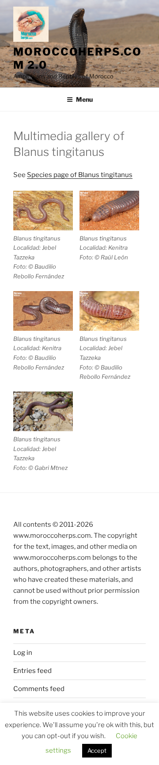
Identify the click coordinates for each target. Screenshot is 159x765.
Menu (84, 99)
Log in (22, 653)
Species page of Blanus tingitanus (79, 175)
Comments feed (38, 689)
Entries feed (32, 671)
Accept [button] (96, 750)
